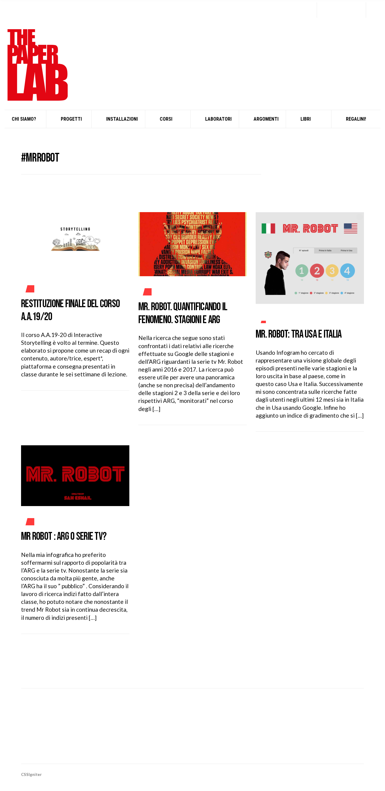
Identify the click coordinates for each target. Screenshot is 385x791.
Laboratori (218, 119)
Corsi (166, 119)
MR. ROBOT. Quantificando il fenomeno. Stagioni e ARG (182, 313)
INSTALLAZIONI (122, 119)
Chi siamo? (24, 119)
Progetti (71, 119)
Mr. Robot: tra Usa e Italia (299, 334)
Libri (305, 119)
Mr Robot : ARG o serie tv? (63, 536)
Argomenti (266, 119)
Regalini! (356, 119)
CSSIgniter (31, 774)
